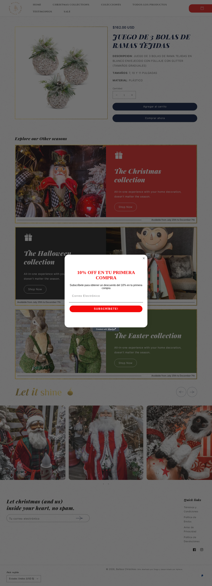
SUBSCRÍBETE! (106, 308)
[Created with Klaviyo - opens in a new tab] (106, 329)
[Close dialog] (144, 258)
